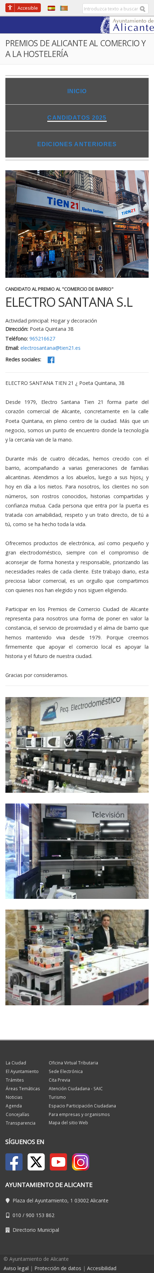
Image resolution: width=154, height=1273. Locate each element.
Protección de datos (57, 1268)
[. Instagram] (80, 1162)
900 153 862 (40, 1215)
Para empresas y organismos (79, 1114)
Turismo (57, 1097)
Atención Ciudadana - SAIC (76, 1089)
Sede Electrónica (66, 1071)
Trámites (15, 1080)
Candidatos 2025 (76, 117)
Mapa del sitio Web (68, 1123)
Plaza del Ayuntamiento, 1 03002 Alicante (61, 1200)
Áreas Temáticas (23, 1089)
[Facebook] (51, 359)
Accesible (28, 8)
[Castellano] (49, 7)
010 (17, 1215)
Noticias (14, 1097)
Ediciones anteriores (77, 144)
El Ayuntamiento (22, 1071)
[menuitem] (77, 91)
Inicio (77, 91)
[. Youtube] (58, 1162)
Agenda (14, 1106)
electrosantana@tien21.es (50, 347)
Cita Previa (59, 1080)
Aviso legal (16, 1268)
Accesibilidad (101, 1268)
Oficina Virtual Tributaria (73, 1063)
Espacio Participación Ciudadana (82, 1106)
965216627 (42, 338)
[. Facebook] (14, 1162)
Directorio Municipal (36, 1229)
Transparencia (20, 1123)
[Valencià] (62, 7)
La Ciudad (16, 1063)
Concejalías (17, 1114)
